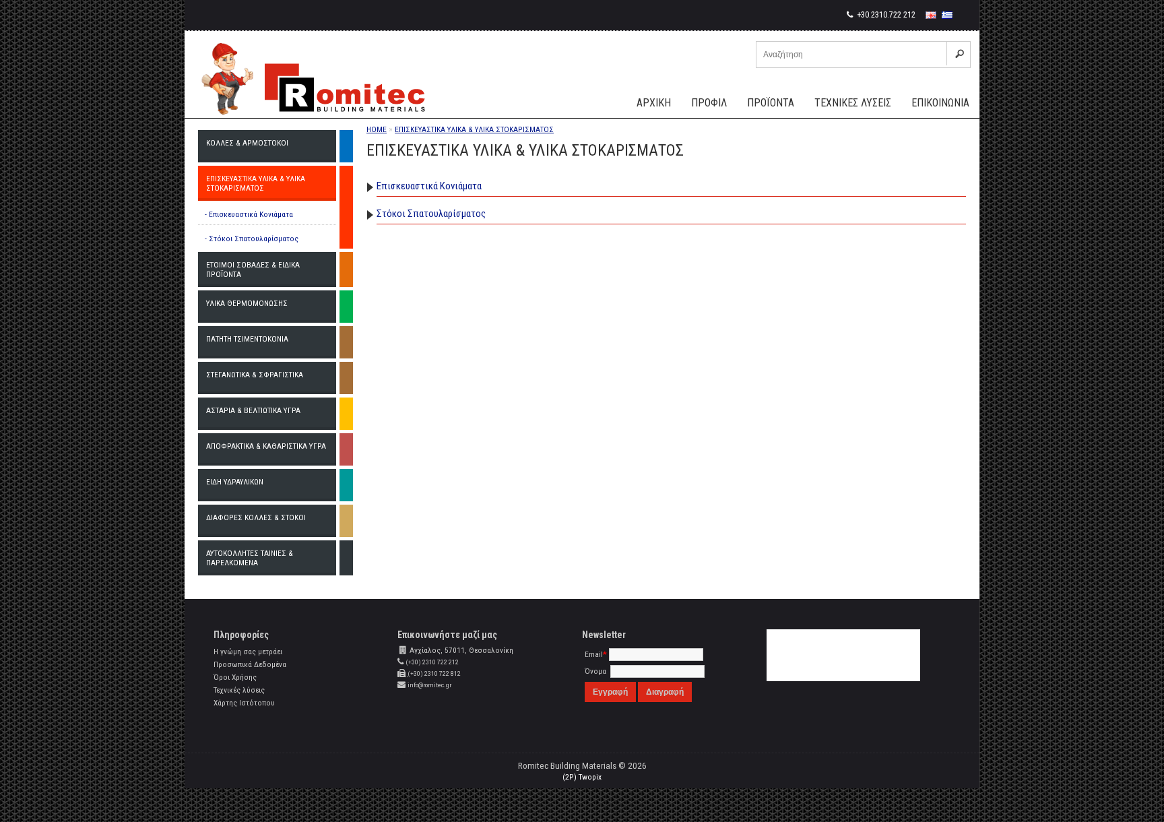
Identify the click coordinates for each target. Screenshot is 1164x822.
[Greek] (947, 15)
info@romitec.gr (429, 685)
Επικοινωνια (940, 102)
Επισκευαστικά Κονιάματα (429, 186)
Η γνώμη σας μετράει (248, 651)
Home (376, 129)
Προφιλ (709, 102)
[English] (931, 15)
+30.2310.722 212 (885, 15)
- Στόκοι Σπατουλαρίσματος (251, 238)
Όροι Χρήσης (235, 677)
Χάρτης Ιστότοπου (244, 702)
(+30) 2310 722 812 (434, 673)
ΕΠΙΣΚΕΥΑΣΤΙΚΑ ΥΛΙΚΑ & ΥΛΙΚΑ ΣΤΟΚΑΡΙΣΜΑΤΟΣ (474, 129)
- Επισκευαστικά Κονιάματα (249, 214)
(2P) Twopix (582, 777)
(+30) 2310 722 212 (432, 662)
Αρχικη (654, 102)
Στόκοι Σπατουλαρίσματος (431, 214)
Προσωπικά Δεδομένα (250, 664)
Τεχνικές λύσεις (239, 690)
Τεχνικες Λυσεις (852, 102)
